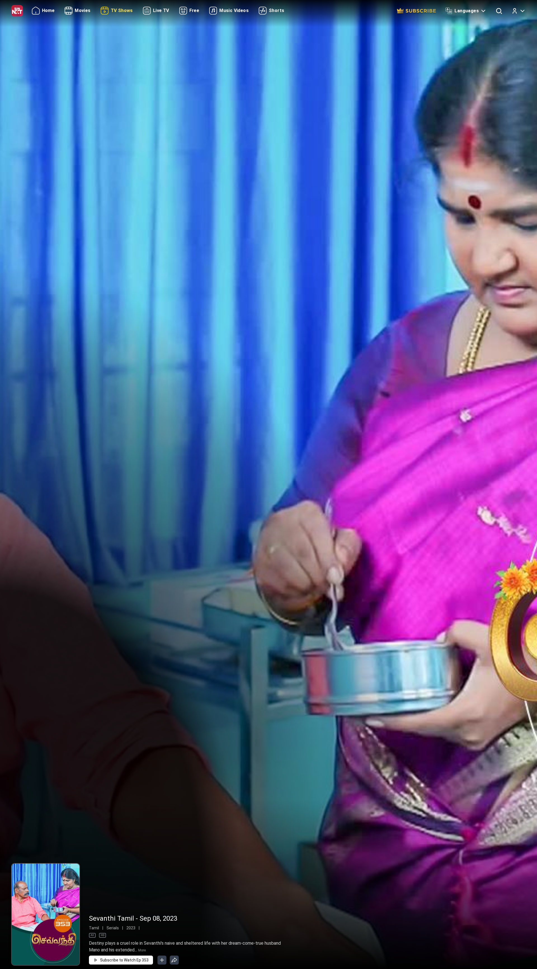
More (142, 950)
